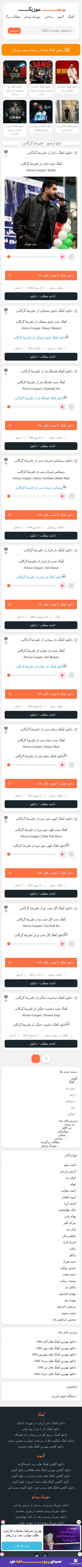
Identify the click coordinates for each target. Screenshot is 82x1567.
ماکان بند (70, 1287)
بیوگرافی (63, 1131)
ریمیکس (51, 527)
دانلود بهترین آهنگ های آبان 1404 (56, 1341)
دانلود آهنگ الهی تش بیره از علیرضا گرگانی (44, 818)
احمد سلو (70, 1164)
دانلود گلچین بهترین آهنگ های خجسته (41, 1446)
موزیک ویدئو (32, 16)
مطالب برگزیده (50, 1142)
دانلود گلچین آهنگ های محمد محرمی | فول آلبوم (41, 1475)
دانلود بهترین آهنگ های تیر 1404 (56, 1367)
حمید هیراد (69, 1261)
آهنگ (71, 16)
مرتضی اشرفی (66, 1306)
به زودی (52, 348)
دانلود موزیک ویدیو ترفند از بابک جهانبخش (41, 1516)
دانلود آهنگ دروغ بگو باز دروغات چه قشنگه (41, 1434)
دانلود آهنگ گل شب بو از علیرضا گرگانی (46, 908)
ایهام (73, 1184)
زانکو (73, 1255)
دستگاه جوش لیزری (64, 1396)
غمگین (71, 1114)
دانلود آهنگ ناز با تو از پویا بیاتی (41, 1429)
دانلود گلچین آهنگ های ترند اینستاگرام (41, 1464)
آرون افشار (69, 1197)
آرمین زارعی (68, 1171)
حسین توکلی (68, 1268)
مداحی (48, 16)
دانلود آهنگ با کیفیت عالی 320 (55, 275)
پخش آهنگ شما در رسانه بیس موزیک (37, 50)
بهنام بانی (70, 1216)
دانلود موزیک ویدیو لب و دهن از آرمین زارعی (41, 1505)
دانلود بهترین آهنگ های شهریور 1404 (54, 1354)
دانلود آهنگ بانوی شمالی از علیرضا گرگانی (44, 310)
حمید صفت (69, 1274)
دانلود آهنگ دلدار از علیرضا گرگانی (50, 152)
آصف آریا (70, 1203)
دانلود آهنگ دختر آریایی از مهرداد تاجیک (41, 1423)
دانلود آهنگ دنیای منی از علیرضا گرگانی (46, 729)
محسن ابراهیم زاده (64, 1319)
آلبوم (60, 16)
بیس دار (70, 1088)
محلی (52, 287)
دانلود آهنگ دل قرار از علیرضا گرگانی (48, 550)
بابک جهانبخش (67, 1209)
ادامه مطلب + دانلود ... (41, 296)
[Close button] (79, 1522)
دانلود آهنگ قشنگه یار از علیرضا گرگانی (47, 371)
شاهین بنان (69, 1235)
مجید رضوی (68, 1313)
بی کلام (66, 1127)
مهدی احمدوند (67, 1293)
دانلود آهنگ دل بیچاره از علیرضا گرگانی (47, 639)
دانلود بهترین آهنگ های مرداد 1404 (55, 1361)
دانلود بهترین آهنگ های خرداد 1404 (55, 1374)
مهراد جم (70, 1300)
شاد (72, 1107)
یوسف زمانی (68, 1280)
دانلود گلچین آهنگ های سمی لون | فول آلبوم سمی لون (41, 1487)
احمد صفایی (68, 1190)
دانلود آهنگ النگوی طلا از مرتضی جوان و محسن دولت (41, 1440)
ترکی (72, 1094)
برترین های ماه (68, 1120)
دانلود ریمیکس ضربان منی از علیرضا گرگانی (43, 460)
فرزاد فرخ (69, 1242)
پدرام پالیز (69, 1222)
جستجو (14, 30)
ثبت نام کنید (22, 1546)
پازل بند (71, 1229)
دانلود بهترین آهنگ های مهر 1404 (56, 1348)
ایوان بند (71, 1177)
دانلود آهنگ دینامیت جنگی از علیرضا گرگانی (44, 997)
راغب (72, 1248)
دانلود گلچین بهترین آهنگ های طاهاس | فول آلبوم (41, 1470)
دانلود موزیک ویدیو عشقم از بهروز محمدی (41, 1511)
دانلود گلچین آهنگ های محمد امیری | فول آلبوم (41, 1481)
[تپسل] (2, 1554)
